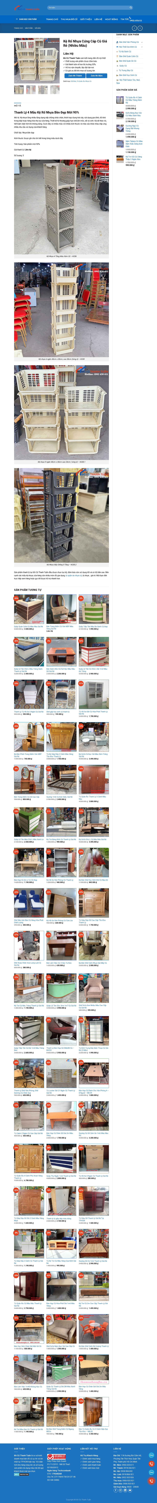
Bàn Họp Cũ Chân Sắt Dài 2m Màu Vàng (92, 1388)
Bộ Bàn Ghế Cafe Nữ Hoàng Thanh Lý (94, 1346)
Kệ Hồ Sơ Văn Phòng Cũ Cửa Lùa (59, 920)
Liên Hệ (98, 19)
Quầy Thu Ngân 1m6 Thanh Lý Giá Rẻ (61, 1176)
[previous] (18, 60)
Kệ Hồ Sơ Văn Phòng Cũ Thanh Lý (59, 880)
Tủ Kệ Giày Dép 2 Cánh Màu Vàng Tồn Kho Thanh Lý (59, 755)
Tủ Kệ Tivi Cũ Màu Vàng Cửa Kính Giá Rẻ (61, 1262)
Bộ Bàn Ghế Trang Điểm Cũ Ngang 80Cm (60, 1430)
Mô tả (17, 105)
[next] (55, 60)
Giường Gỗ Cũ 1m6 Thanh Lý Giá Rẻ (93, 1261)
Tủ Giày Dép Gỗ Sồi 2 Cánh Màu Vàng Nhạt (29, 1219)
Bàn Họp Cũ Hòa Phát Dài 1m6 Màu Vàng (60, 1304)
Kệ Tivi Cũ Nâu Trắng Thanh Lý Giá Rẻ (29, 1006)
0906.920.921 (128, 1480)
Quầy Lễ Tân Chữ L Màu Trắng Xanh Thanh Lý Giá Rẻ (28, 670)
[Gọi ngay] (151, 1481)
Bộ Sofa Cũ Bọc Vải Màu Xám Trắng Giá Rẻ (93, 755)
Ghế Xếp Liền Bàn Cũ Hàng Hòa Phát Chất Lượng (28, 921)
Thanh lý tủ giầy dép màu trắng (58, 1219)
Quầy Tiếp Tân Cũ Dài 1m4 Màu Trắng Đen (29, 1049)
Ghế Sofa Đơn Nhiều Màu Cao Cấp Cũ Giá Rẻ (92, 1006)
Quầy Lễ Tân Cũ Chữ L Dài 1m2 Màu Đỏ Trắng (93, 670)
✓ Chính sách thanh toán (90, 1465)
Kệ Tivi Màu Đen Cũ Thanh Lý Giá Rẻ (28, 1429)
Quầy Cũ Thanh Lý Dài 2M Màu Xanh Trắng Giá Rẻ (60, 1388)
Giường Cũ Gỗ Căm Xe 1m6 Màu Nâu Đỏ (93, 1134)
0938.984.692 (127, 1471)
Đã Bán (38, 28)
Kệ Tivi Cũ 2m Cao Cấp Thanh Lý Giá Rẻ (93, 1304)
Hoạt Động (111, 19)
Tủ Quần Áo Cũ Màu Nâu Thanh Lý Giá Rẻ (27, 1304)
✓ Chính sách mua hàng (90, 1459)
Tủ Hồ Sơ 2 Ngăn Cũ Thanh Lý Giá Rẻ (93, 1176)
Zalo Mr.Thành (75, 76)
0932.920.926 (128, 1477)
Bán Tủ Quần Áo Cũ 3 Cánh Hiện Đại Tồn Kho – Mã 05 (93, 1430)
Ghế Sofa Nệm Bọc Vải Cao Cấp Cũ (60, 1346)
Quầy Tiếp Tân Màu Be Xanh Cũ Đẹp (93, 627)
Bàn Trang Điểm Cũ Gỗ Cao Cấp (26, 797)
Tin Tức (125, 19)
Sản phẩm (29, 28)
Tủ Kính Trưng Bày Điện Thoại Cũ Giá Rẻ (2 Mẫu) (93, 1049)
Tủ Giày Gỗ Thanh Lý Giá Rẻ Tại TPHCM (91, 1219)
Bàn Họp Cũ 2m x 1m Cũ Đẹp (25, 880)
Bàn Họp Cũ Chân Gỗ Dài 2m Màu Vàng (59, 1134)
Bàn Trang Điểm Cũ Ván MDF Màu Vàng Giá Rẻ (59, 627)
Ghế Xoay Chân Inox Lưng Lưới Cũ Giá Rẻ (27, 964)
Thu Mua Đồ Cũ (69, 19)
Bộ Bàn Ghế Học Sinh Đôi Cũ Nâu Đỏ (93, 880)
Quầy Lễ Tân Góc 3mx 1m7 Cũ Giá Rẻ (61, 1006)
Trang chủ (18, 28)
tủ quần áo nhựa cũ (74, 575)
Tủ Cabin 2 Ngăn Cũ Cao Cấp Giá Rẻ (28, 1133)
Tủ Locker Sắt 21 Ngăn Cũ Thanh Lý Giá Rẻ (60, 1092)
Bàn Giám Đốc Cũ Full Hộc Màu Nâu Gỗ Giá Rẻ (60, 670)
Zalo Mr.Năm (97, 76)
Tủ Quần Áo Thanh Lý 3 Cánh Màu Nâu (92, 798)
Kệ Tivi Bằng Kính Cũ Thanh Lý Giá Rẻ (61, 839)
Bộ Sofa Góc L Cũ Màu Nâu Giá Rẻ (92, 839)
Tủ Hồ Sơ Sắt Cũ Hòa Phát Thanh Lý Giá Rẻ (93, 713)
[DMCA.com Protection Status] (21, 1474)
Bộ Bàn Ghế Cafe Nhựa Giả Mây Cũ (93, 963)
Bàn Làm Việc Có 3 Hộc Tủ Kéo (59, 963)
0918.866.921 (128, 1474)
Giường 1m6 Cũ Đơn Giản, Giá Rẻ (59, 797)
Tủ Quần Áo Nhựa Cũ (84, 81)
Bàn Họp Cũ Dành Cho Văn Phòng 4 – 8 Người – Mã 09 (94, 1092)
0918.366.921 (129, 1468)
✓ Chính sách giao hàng (90, 1462)
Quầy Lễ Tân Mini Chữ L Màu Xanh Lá (28, 839)
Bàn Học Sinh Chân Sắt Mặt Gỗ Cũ (27, 1346)
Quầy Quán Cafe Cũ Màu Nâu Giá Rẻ (28, 627)
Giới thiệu (86, 19)
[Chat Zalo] (151, 1472)
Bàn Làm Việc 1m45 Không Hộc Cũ (28, 1387)
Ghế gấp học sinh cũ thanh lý (57, 712)
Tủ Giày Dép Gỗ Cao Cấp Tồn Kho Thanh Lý (92, 921)
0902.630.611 (128, 1465)
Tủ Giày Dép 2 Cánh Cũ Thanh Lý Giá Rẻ (28, 1262)
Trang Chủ (52, 19)
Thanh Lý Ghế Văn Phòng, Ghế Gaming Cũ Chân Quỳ (26, 1092)
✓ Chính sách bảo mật (89, 1468)
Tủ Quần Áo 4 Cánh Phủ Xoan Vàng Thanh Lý (28, 1177)
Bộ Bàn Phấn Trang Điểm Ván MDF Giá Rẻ (27, 755)
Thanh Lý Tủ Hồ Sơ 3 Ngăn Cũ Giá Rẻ (28, 712)
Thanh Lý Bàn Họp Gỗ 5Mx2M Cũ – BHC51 (60, 1049)
